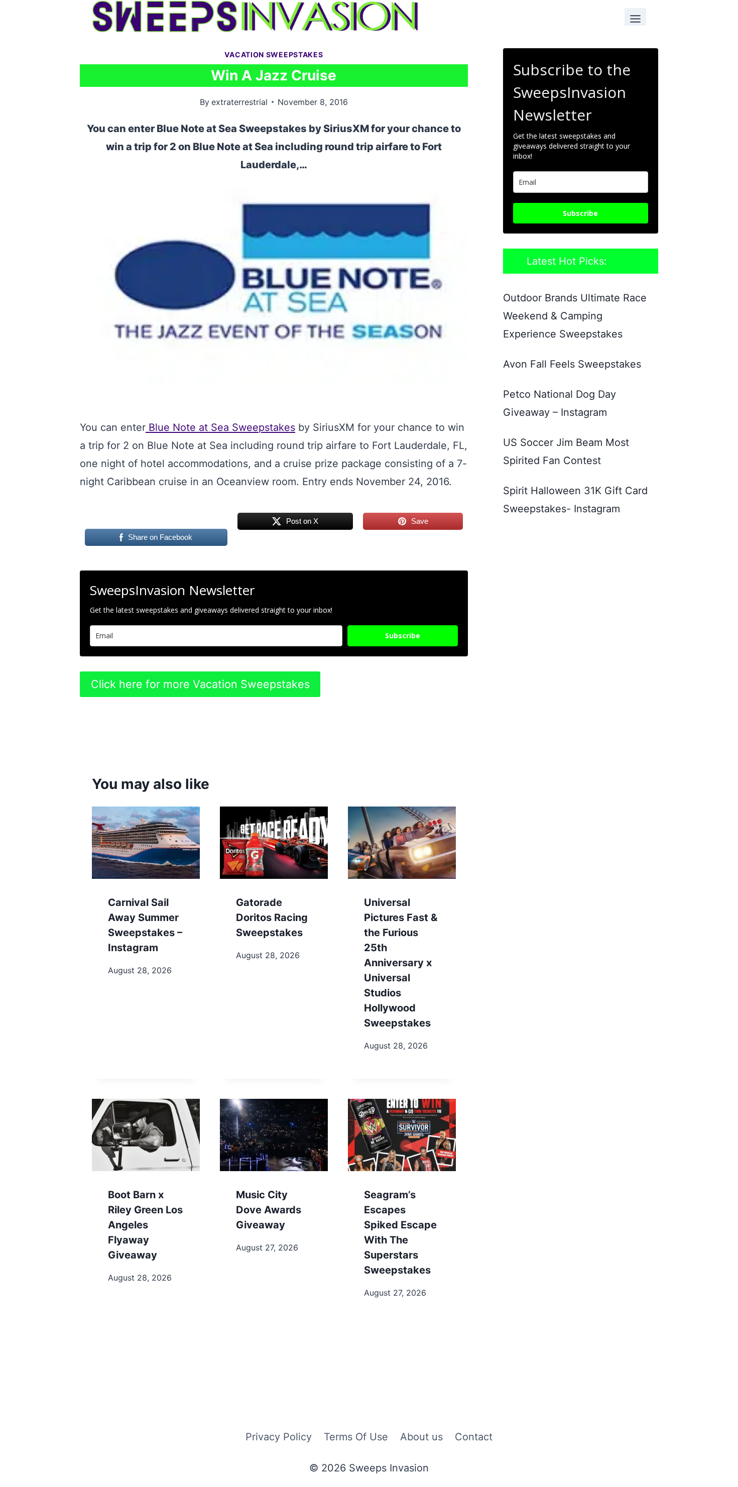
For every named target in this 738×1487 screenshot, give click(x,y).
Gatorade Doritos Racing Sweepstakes (272, 917)
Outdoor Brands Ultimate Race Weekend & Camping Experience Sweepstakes (575, 316)
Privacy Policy (278, 1437)
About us (421, 1437)
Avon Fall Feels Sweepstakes (572, 364)
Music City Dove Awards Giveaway (268, 1210)
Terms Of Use (356, 1437)
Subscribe (402, 635)
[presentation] (146, 842)
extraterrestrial (239, 102)
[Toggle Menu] (635, 17)
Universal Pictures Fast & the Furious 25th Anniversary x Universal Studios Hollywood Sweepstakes (400, 962)
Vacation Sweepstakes (273, 54)
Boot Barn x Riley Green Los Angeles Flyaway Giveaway (145, 1225)
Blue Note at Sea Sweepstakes (220, 427)
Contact (474, 1437)
